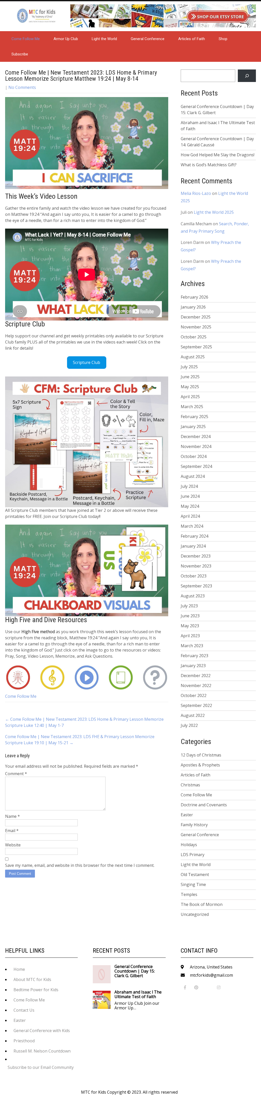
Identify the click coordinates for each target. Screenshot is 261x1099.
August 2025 (193, 357)
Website (13, 845)
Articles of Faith (191, 39)
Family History (194, 825)
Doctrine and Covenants (204, 805)
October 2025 (193, 337)
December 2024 (196, 436)
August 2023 (193, 596)
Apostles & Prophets (200, 765)
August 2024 (193, 476)
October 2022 (193, 695)
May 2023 (190, 626)
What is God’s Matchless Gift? (209, 165)
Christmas (190, 785)
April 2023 (190, 636)
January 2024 (193, 546)
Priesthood (24, 1041)
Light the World (104, 39)
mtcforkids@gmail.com (211, 975)
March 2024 (192, 526)
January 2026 (193, 307)
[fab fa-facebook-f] (185, 987)
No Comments (22, 87)
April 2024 (190, 516)
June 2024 (190, 496)
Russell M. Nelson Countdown (42, 1051)
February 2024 (194, 536)
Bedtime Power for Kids (36, 989)
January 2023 (193, 665)
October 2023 (193, 576)
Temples (189, 894)
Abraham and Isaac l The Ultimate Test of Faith (218, 126)
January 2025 (193, 426)
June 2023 (190, 616)
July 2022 (189, 725)
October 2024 (193, 456)
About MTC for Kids (32, 979)
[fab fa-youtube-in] (207, 987)
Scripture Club (86, 362)
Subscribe (19, 54)
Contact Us (24, 1010)
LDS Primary (192, 854)
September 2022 (196, 705)
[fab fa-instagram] (218, 987)
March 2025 (192, 406)
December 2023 (196, 556)
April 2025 (190, 396)
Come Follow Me (25, 39)
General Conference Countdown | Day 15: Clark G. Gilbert (217, 109)
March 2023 (192, 645)
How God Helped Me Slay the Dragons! (217, 155)
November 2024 (196, 446)
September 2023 (196, 586)
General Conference (147, 39)
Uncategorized (195, 914)
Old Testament (195, 874)
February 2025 (194, 416)
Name (12, 816)
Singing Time (193, 884)
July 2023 (189, 606)
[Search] (247, 75)
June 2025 (190, 377)
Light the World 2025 (214, 212)
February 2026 (194, 297)
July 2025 (189, 367)
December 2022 (196, 675)
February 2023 (194, 655)
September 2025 (196, 347)
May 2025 (190, 386)
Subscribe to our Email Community (41, 1067)
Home (19, 969)
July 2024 (189, 486)
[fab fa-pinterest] (196, 987)
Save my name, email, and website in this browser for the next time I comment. (79, 865)
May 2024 (190, 506)
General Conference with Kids (42, 1030)
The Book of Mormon (202, 904)
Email (12, 830)
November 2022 (196, 685)
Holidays (189, 844)
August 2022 (193, 715)
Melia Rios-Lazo (196, 193)
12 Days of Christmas (201, 755)
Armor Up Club (66, 39)
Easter (187, 815)
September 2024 (196, 466)
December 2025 (196, 317)
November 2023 (196, 566)
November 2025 (196, 327)
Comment (16, 773)
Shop (223, 39)
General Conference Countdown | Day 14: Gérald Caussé (217, 142)
